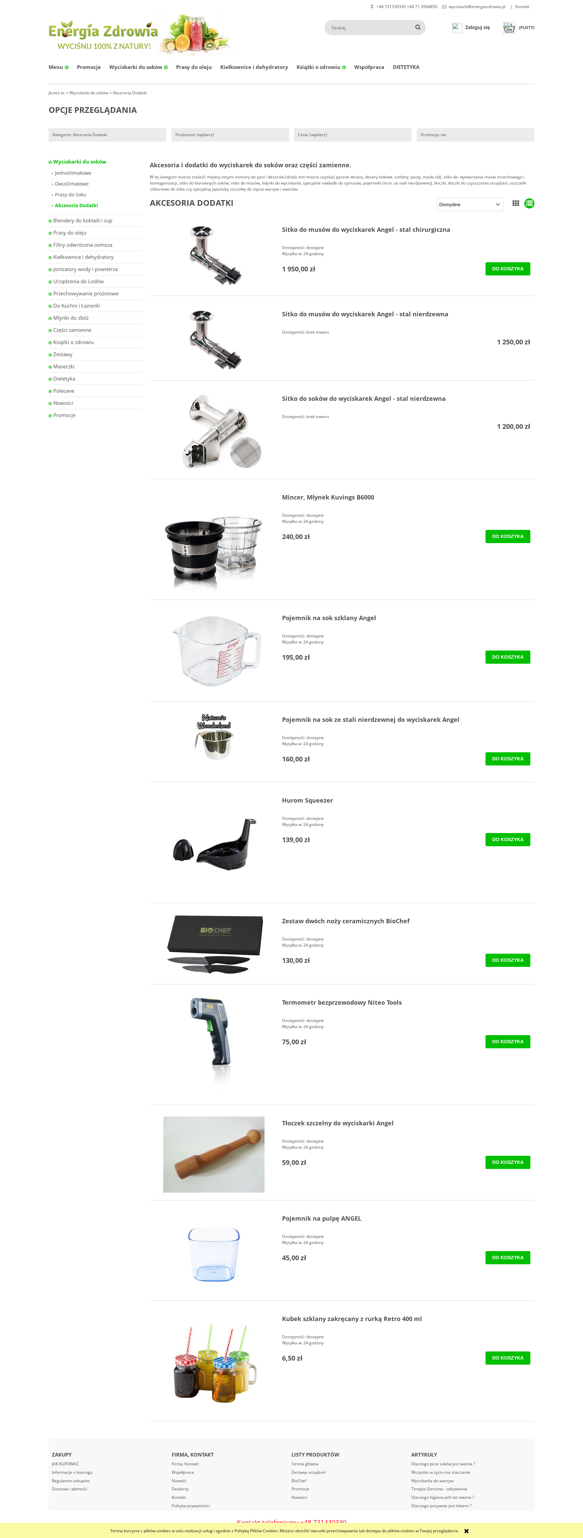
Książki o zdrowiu (73, 342)
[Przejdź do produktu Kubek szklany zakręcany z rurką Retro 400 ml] (214, 1363)
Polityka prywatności (191, 1506)
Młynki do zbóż (71, 317)
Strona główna (305, 1464)
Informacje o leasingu (72, 1472)
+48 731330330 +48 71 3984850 (406, 6)
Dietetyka (64, 378)
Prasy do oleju (69, 232)
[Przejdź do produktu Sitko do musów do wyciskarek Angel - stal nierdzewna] (214, 340)
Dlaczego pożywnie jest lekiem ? (441, 1506)
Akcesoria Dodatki (76, 205)
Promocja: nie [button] (433, 135)
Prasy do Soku (70, 194)
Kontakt (522, 6)
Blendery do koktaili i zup (82, 220)
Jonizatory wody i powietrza (85, 269)
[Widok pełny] (529, 203)
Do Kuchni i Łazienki (76, 305)
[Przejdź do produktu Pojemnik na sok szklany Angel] (214, 652)
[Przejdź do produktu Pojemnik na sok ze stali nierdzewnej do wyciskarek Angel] (214, 736)
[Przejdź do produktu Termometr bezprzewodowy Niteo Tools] (214, 1046)
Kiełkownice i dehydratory (83, 256)
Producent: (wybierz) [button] (194, 135)
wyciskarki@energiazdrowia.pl (477, 6)
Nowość (179, 1481)
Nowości (63, 402)
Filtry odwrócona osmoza (82, 244)
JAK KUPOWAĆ (65, 1464)
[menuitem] (58, 66)
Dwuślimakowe (72, 183)
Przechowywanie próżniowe (85, 293)
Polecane (63, 390)
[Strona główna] (104, 34)
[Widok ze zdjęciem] (515, 203)
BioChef (299, 1481)
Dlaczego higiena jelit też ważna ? (442, 1497)
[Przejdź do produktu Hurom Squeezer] (214, 844)
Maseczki (64, 366)
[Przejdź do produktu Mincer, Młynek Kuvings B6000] (214, 541)
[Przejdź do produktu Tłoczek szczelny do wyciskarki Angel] (214, 1155)
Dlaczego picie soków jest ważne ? (443, 1464)
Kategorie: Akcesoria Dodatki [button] (80, 135)
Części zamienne (72, 329)
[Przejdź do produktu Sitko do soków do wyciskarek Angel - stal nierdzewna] (214, 431)
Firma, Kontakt (185, 1464)
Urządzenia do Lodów (78, 281)
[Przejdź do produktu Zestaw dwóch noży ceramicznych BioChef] (214, 945)
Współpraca (183, 1472)
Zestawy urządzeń (309, 1472)
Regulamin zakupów (70, 1481)
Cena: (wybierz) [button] (312, 135)
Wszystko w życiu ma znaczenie (440, 1472)
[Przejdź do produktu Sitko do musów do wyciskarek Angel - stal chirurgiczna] (214, 255)
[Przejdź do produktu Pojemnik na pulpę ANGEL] (214, 1252)
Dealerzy (180, 1489)
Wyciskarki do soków (79, 161)
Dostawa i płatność (69, 1489)
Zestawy (63, 354)
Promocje (64, 415)
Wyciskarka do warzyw (432, 1481)
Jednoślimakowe (73, 173)
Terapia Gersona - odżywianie (439, 1489)
